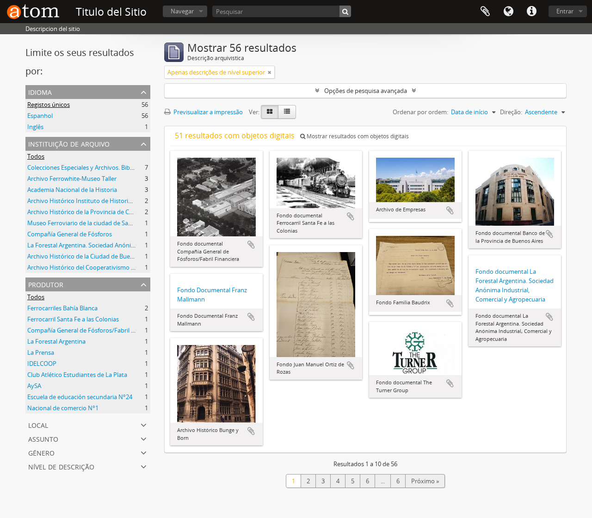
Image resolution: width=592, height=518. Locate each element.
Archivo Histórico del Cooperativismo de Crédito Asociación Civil (115, 267)
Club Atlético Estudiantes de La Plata (77, 374)
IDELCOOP (41, 363)
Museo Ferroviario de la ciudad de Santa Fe (86, 223)
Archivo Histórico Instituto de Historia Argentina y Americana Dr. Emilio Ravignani (138, 201)
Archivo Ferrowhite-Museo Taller (72, 178)
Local (38, 424)
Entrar (565, 11)
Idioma (508, 11)
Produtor (45, 284)
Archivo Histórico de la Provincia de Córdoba (88, 212)
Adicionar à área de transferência (251, 244)
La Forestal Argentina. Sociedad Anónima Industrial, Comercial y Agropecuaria (133, 245)
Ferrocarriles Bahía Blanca (62, 308)
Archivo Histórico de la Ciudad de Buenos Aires (91, 256)
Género (41, 452)
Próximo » (425, 481)
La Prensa (40, 352)
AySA (34, 386)
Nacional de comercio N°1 (63, 408)
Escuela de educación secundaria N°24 (79, 397)
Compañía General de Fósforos (69, 234)
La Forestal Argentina (56, 341)
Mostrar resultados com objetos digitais (357, 136)
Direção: (511, 112)
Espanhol (40, 115)
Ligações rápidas (531, 11)
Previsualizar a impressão (207, 112)
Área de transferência (485, 11)
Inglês (35, 127)
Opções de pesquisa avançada (365, 90)
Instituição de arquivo (69, 143)
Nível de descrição (61, 466)
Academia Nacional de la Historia (72, 189)
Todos (35, 156)
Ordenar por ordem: (420, 112)
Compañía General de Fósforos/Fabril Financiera (93, 330)
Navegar (182, 11)
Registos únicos (48, 104)
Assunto (43, 438)
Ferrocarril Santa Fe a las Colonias (73, 319)
